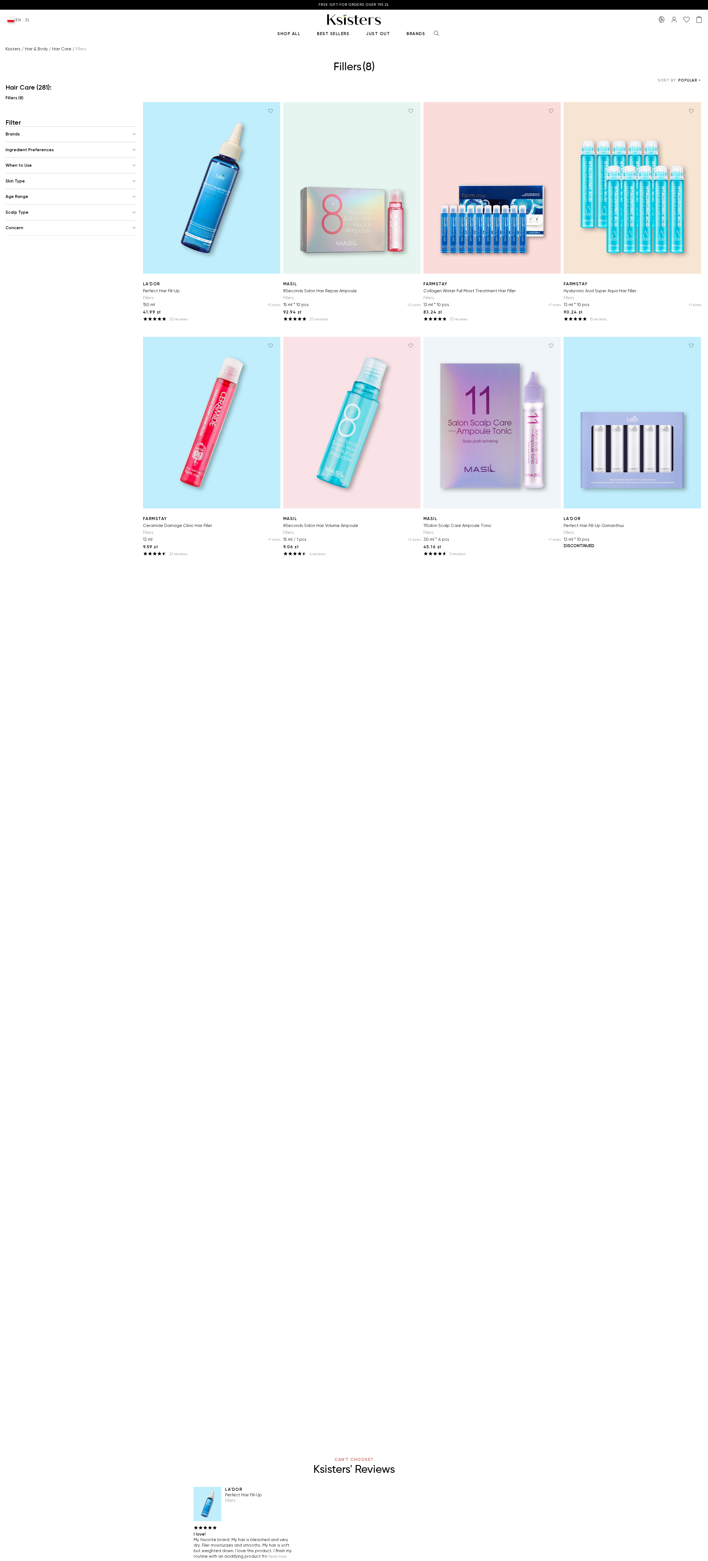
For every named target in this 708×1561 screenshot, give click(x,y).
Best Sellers (333, 33)
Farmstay (435, 283)
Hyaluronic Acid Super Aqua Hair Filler (600, 290)
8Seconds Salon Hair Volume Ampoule (320, 525)
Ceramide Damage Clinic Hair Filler (177, 525)
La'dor (151, 283)
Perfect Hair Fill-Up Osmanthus (594, 525)
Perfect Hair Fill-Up (161, 290)
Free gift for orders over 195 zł (354, 5)
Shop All (288, 33)
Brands (416, 33)
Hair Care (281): (28, 87)
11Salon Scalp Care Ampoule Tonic (457, 525)
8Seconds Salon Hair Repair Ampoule (320, 290)
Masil (290, 283)
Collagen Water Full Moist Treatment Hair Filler (469, 290)
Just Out (378, 33)
